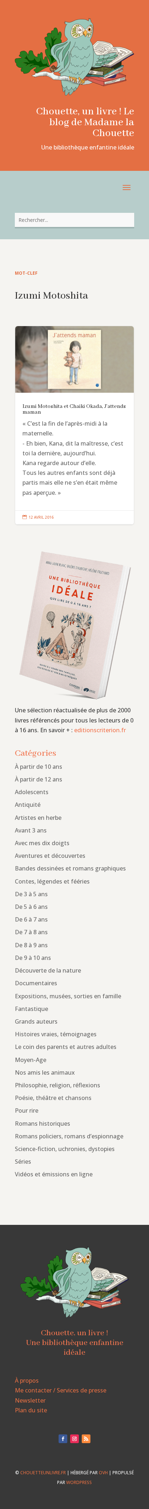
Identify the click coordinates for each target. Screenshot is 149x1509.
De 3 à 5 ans (31, 894)
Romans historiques (42, 1123)
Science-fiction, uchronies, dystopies (65, 1149)
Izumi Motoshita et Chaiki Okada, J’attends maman (74, 425)
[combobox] (74, 220)
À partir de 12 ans (38, 779)
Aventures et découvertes (50, 856)
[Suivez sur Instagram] (74, 1438)
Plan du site (31, 1410)
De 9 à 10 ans (33, 958)
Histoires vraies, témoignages (56, 1034)
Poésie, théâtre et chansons (53, 1098)
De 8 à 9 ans (31, 945)
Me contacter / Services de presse (60, 1390)
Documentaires (36, 983)
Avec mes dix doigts (42, 843)
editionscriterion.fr (100, 730)
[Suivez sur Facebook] (63, 1438)
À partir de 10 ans (38, 767)
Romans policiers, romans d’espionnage (69, 1136)
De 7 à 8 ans (31, 932)
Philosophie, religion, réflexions (57, 1085)
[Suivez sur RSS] (86, 1438)
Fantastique (31, 1009)
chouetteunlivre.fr (43, 1473)
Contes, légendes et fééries (52, 881)
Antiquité (28, 805)
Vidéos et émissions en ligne (54, 1174)
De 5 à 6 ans (31, 907)
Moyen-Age (30, 1060)
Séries (23, 1162)
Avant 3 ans (31, 830)
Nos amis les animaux (45, 1072)
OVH (103, 1473)
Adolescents (31, 792)
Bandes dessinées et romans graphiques (70, 868)
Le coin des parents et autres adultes (65, 1047)
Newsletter (30, 1400)
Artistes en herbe (38, 818)
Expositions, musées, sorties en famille (68, 996)
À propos (27, 1380)
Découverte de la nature (48, 970)
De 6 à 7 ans (31, 919)
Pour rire (26, 1110)
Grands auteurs (36, 1021)
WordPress (79, 1482)
